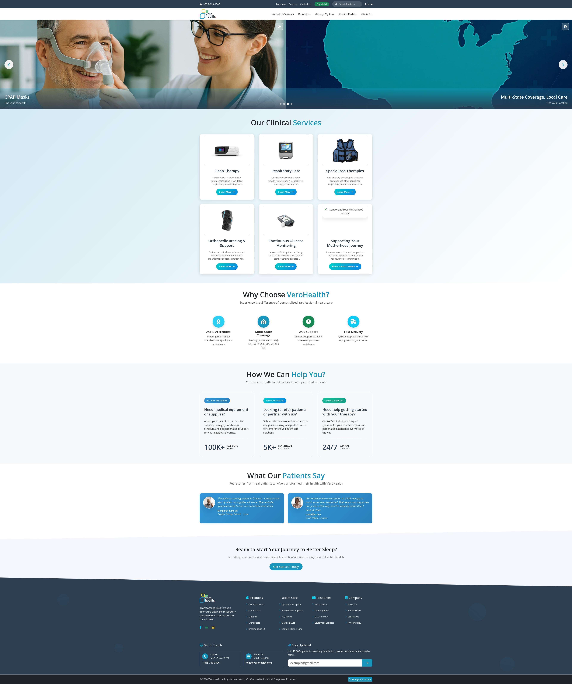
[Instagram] (213, 627)
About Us (366, 14)
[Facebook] (365, 4)
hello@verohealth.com (259, 662)
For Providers (354, 610)
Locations (281, 4)
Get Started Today (286, 567)
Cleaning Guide (322, 610)
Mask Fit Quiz (288, 622)
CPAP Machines (256, 604)
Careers (293, 4)
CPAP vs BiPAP (322, 616)
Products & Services (282, 14)
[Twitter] (368, 4)
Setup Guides (321, 604)
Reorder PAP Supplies (292, 610)
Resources (304, 14)
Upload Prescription (291, 604)
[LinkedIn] (371, 4)
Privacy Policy (354, 622)
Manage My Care (325, 14)
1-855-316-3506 (211, 4)
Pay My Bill (322, 4)
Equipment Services (324, 622)
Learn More (225, 192)
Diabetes (252, 616)
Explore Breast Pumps (343, 266)
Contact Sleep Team (292, 628)
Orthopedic (254, 622)
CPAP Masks (254, 610)
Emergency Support (361, 679)
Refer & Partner (348, 14)
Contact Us (305, 4)
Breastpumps (255, 628)
